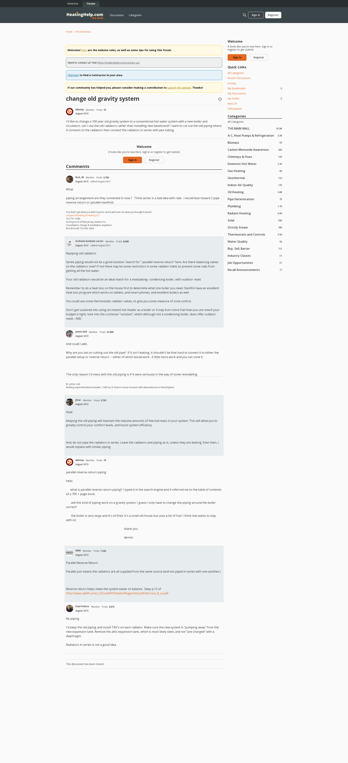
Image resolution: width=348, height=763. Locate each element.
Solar (255, 220)
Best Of (232, 103)
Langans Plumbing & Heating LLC (83, 215)
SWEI (78, 550)
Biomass (255, 142)
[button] (220, 99)
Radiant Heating (255, 213)
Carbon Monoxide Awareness (255, 149)
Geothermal (255, 178)
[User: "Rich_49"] (69, 179)
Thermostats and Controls (255, 234)
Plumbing (255, 206)
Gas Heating (255, 171)
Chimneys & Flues (255, 157)
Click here (73, 75)
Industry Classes (255, 255)
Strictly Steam (255, 227)
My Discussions (237, 93)
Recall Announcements (255, 270)
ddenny (79, 109)
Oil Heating (255, 192)
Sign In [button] (132, 160)
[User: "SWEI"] (69, 552)
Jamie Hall (81, 331)
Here (84, 50)
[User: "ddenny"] (69, 111)
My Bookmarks (255, 88)
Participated (235, 108)
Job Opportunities (255, 263)
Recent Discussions (239, 78)
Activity (232, 83)
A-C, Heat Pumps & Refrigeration (255, 135)
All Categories (236, 73)
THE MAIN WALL (255, 128)
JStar (78, 400)
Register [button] (154, 160)
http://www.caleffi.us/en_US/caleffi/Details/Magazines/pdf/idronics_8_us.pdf (117, 593)
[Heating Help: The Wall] (85, 15)
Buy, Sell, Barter (255, 248)
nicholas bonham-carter (89, 241)
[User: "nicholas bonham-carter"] (69, 243)
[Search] (244, 15)
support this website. (179, 87)
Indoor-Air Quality (255, 185)
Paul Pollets (82, 606)
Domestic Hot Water (255, 164)
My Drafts (255, 98)
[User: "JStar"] (69, 402)
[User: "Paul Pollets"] (69, 608)
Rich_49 (79, 177)
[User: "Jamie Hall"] (69, 333)
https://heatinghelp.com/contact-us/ (119, 62)
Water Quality (255, 241)
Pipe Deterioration (255, 199)
